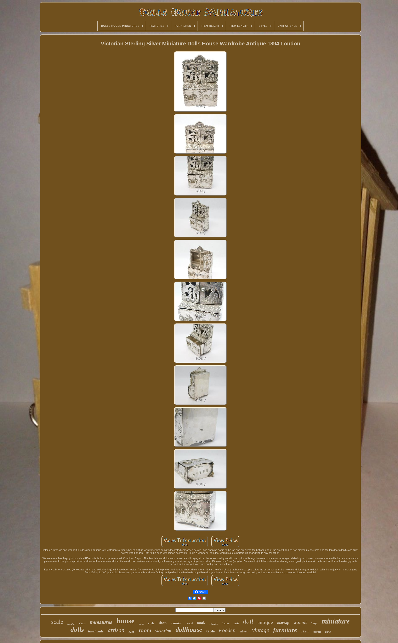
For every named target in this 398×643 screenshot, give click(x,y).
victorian (163, 630)
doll (248, 621)
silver (244, 631)
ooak (201, 622)
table (210, 631)
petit (236, 623)
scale (57, 621)
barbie (317, 631)
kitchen (225, 623)
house (126, 621)
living (141, 624)
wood (190, 623)
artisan (116, 630)
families (71, 624)
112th (305, 631)
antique (265, 622)
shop (163, 623)
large (314, 623)
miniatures (101, 622)
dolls (77, 629)
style (151, 623)
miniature (336, 621)
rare (132, 631)
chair (82, 623)
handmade (96, 631)
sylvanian (214, 624)
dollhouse (189, 629)
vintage (260, 630)
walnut (300, 622)
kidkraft (283, 623)
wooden (227, 630)
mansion (176, 623)
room (145, 630)
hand (328, 631)
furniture (285, 629)
